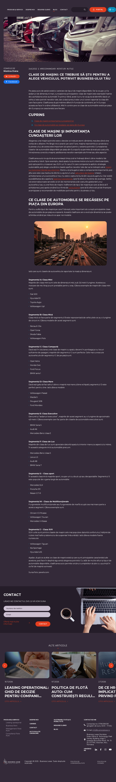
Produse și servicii (11, 720)
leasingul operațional (62, 179)
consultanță (74, 188)
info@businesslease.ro (101, 730)
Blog (56, 729)
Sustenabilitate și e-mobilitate (62, 720)
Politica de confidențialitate (78, 762)
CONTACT (33, 727)
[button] (112, 9)
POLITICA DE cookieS (101, 762)
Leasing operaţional (13, 723)
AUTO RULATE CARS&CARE (35, 732)
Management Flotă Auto (13, 730)
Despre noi (34, 720)
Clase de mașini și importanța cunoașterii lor (54, 121)
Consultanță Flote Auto (13, 735)
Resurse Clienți (60, 725)
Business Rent (11, 726)
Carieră (33, 724)
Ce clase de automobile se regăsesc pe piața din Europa (59, 125)
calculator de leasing (84, 173)
